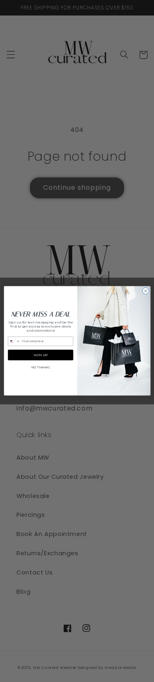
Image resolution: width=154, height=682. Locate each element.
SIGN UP (40, 355)
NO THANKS (40, 368)
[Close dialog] (145, 291)
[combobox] (14, 341)
